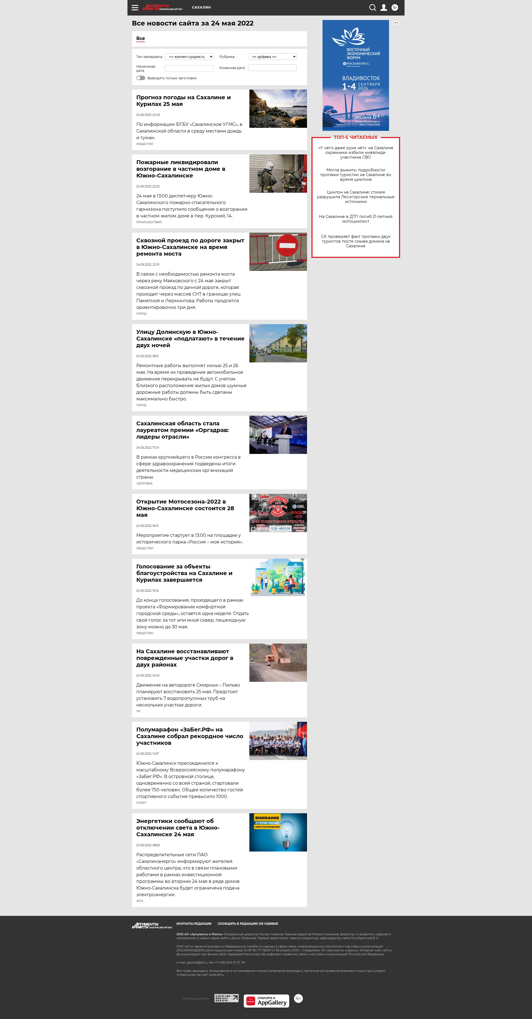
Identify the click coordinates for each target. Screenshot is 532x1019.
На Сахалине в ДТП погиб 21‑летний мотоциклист (356, 219)
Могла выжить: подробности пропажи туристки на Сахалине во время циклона (355, 175)
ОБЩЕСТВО (144, 144)
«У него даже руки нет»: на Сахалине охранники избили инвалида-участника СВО (355, 153)
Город (141, 313)
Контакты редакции (194, 924)
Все (140, 38)
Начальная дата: (145, 68)
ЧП (138, 711)
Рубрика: (227, 57)
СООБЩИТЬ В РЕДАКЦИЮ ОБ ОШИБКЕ (248, 924)
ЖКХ (139, 901)
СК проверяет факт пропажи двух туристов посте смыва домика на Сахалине (355, 241)
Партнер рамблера (195, 998)
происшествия (149, 222)
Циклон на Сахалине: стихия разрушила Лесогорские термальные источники (356, 197)
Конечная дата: (232, 68)
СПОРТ (141, 803)
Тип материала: (149, 57)
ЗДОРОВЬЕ (144, 483)
